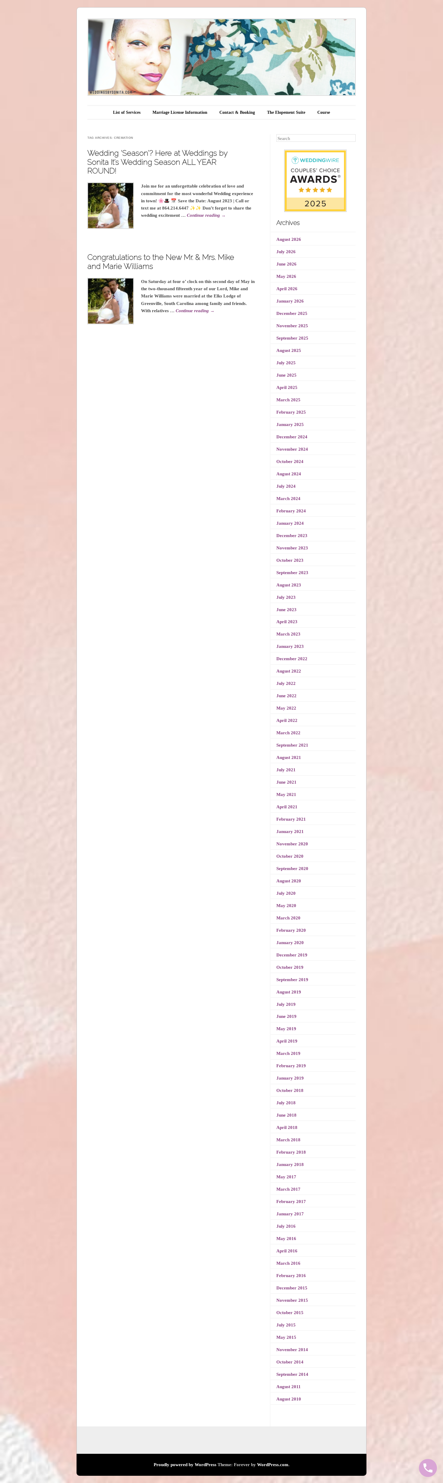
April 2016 (286, 1250)
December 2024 (291, 436)
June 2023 (286, 609)
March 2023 (288, 634)
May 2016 (286, 1238)
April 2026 (286, 288)
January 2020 (290, 942)
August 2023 (288, 585)
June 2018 (286, 1115)
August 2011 (288, 1386)
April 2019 (286, 1041)
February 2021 (291, 819)
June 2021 (286, 782)
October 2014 (289, 1362)
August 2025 (288, 350)
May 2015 (286, 1337)
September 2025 (292, 338)
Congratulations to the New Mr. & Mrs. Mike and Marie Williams (160, 261)
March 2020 (288, 918)
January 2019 (290, 1078)
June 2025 (286, 375)
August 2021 (288, 757)
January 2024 (290, 523)
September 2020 (292, 868)
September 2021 (292, 745)
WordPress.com (272, 1464)
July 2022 (286, 683)
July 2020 (286, 893)
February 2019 (291, 1065)
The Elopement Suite (286, 112)
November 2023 (292, 548)
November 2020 (292, 843)
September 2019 (292, 979)
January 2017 (290, 1213)
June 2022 (286, 695)
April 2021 (286, 806)
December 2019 (291, 955)
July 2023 (286, 597)
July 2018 (286, 1102)
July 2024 (286, 486)
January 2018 (290, 1164)
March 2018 (288, 1139)
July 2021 (286, 769)
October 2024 (289, 461)
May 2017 (286, 1176)
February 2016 (291, 1275)
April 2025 (286, 387)
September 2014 (292, 1374)
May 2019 (286, 1028)
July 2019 (286, 1004)
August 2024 (288, 473)
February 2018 (291, 1152)
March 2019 (288, 1053)
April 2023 (286, 621)
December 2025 (291, 313)
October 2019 (289, 967)
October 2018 (289, 1090)
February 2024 (291, 510)
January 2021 (290, 831)
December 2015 (291, 1288)
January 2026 (290, 301)
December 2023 (291, 535)
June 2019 (286, 1016)
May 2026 (286, 276)
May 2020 (286, 905)
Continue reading (206, 215)
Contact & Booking (237, 112)
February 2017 (291, 1201)
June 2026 (286, 264)
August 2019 (288, 992)
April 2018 (286, 1127)
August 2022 (288, 671)
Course (323, 112)
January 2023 (290, 646)
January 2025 (290, 424)
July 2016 (286, 1226)
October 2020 (289, 856)
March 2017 (288, 1189)
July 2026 (286, 251)
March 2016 (288, 1263)
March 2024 (288, 498)
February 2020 (291, 930)
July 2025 (286, 362)
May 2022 (286, 708)
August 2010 (288, 1399)
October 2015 (289, 1312)
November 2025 (292, 325)
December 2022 (291, 658)
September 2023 (292, 572)
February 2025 (291, 412)
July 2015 (286, 1325)
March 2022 (288, 732)
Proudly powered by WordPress (185, 1464)
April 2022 (286, 720)
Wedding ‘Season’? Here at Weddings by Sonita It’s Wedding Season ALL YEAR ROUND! (157, 161)
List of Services (126, 112)
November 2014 (292, 1349)
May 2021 (286, 794)
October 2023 (289, 560)
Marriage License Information (179, 112)
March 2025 (288, 399)
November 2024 (292, 449)
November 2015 (292, 1300)
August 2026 (288, 239)
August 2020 (288, 880)
